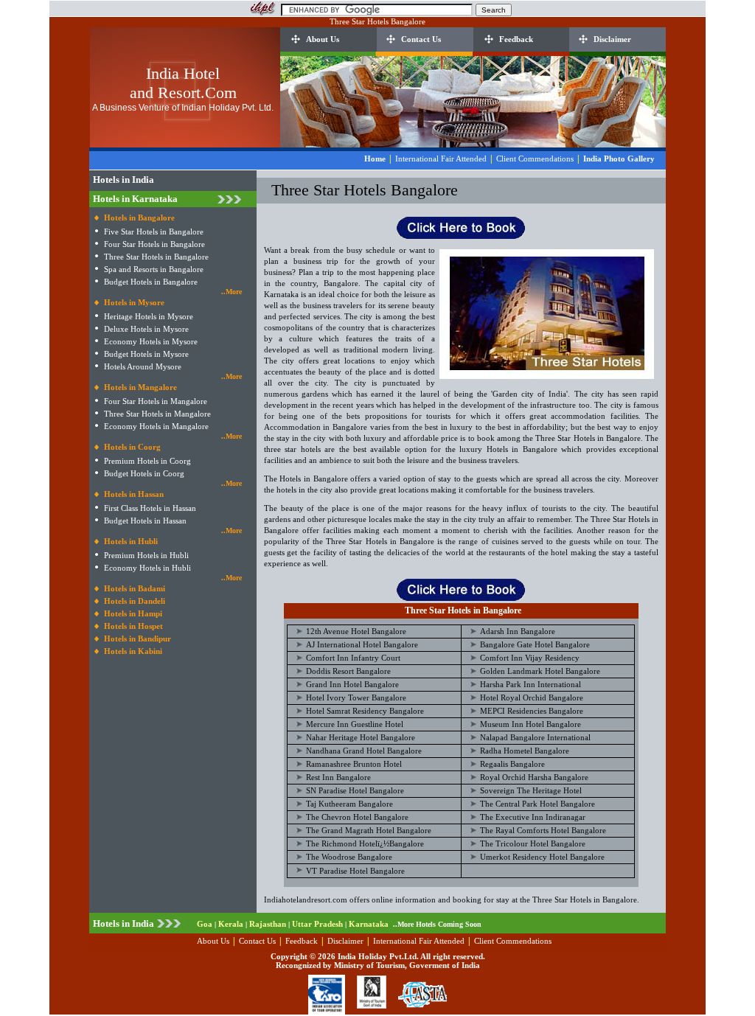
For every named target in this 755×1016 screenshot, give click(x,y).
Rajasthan (267, 923)
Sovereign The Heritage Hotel (531, 790)
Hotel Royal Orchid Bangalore (531, 697)
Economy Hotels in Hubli (147, 567)
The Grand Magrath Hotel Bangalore (368, 830)
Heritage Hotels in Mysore (148, 316)
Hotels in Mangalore (140, 387)
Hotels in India (123, 179)
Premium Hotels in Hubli (146, 555)
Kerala (230, 923)
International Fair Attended (441, 158)
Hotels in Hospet (133, 626)
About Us (322, 39)
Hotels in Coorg (132, 446)
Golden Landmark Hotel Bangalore (540, 671)
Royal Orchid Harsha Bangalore (534, 777)
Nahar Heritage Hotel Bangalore (360, 737)
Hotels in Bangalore (139, 217)
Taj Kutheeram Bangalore (349, 803)
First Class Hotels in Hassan (150, 508)
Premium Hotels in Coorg (147, 460)
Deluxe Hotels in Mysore (146, 328)
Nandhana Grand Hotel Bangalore (364, 750)
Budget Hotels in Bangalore (151, 281)
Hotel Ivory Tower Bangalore (356, 697)
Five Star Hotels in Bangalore (153, 231)
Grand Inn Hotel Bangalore (352, 684)
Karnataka (369, 923)
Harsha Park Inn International (530, 684)
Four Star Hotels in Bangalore (154, 244)
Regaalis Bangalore (512, 763)
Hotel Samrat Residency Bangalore (365, 710)
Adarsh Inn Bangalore (517, 631)
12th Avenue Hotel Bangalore (356, 631)
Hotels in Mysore (134, 302)
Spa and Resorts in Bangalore (153, 269)
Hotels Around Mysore (142, 366)
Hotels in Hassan (134, 494)
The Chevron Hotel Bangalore (357, 817)
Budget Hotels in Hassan (145, 520)
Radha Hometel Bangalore (524, 750)
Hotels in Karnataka (135, 198)
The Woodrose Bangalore (349, 856)
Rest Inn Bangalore (338, 777)
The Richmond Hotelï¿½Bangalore (365, 843)
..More (231, 292)
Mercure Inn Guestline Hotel (354, 724)
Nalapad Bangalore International (535, 737)
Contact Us (421, 39)
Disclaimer (612, 39)
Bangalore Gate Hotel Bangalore (535, 644)
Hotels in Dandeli (134, 600)
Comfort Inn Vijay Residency (530, 657)
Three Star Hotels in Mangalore (157, 413)
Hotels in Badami (134, 588)
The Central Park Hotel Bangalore (537, 803)
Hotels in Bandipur (137, 638)
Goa (204, 923)
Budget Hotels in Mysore (146, 353)
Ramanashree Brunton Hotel (354, 763)
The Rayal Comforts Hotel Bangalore (543, 830)
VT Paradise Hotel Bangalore (355, 870)
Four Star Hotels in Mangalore (155, 401)
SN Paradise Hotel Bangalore (355, 790)
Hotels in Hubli (131, 541)
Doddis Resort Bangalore (348, 671)
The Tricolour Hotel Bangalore (532, 843)
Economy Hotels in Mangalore (156, 426)
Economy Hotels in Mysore (151, 341)
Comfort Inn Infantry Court (353, 657)
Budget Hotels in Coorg (144, 473)
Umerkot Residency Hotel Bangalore (542, 856)
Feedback (516, 39)
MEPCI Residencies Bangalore (531, 710)
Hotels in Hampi (133, 613)
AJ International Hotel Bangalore (362, 644)
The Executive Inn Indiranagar (532, 817)
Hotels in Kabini (133, 651)
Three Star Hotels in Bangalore (156, 256)
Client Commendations (535, 158)
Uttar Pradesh (317, 923)
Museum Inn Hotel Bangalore (530, 724)
